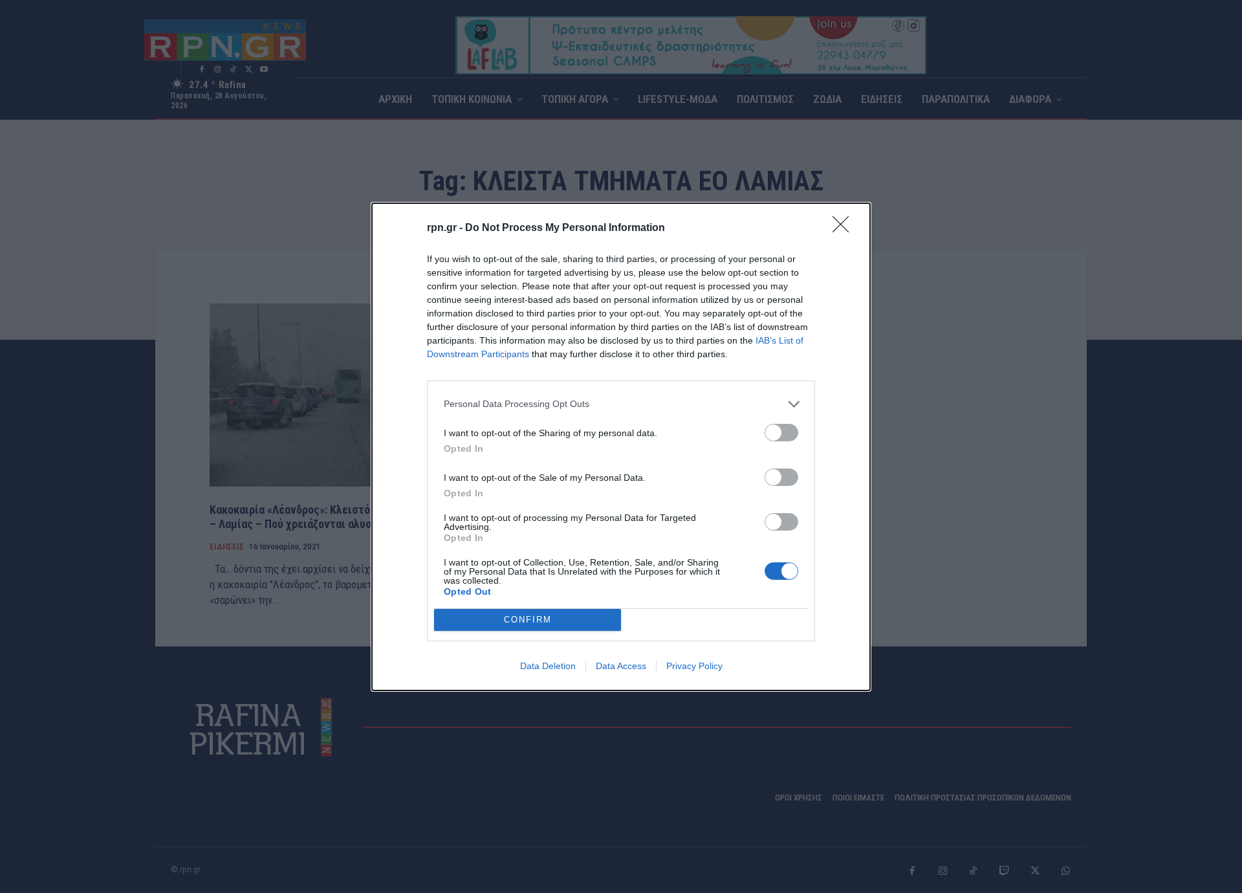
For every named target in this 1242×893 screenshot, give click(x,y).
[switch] (781, 432)
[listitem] (621, 404)
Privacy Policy (694, 666)
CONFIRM (528, 619)
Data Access (621, 666)
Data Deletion (548, 666)
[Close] (845, 228)
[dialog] (621, 446)
